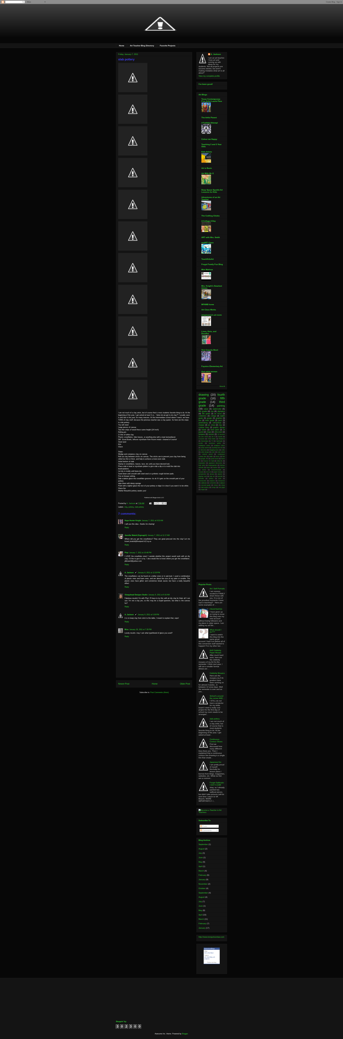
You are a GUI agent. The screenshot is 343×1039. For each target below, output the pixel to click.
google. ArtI (204, 458)
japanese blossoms (215, 463)
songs (214, 487)
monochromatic (216, 470)
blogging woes (214, 450)
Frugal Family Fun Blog (212, 264)
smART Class (207, 243)
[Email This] (155, 503)
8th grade (206, 414)
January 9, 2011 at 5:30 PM (148, 615)
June (201, 857)
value (206, 409)
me (212, 411)
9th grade (203, 411)
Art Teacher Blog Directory (142, 46)
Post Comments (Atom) (159, 692)
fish (224, 456)
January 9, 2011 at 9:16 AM (159, 595)
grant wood (214, 458)
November (203, 884)
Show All (222, 386)
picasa (212, 474)
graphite (219, 418)
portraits (201, 478)
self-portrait (217, 423)
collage (213, 416)
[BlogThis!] (157, 503)
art (205, 957)
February (202, 875)
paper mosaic (218, 472)
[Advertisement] (209, 536)
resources (221, 481)
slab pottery (139, 507)
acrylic (201, 443)
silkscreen (218, 432)
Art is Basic (206, 168)
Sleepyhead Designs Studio (136, 595)
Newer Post (123, 684)
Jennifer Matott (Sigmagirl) (136, 535)
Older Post (185, 684)
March (201, 871)
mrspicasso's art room (211, 315)
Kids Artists (206, 152)
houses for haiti (208, 461)
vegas (203, 489)
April (200, 866)
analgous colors (219, 445)
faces (217, 456)
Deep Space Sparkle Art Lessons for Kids (212, 191)
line (200, 420)
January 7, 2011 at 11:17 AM (159, 535)
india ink (219, 461)
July (200, 853)
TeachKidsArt (207, 259)
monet (204, 470)
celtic (223, 450)
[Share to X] (160, 503)
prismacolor (202, 481)
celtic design (205, 452)
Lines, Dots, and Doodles (208, 332)
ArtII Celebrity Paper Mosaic (215, 651)
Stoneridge (204, 441)
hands (204, 430)
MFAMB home (207, 304)
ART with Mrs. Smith (210, 237)
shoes (216, 485)
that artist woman (209, 371)
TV (212, 441)
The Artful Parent (209, 117)
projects (212, 481)
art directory (203, 450)
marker (215, 467)
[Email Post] (150, 503)
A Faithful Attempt (209, 123)
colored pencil (207, 454)
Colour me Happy (209, 139)
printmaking (203, 423)
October (202, 888)
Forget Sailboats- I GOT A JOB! (217, 784)
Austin (220, 436)
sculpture (222, 483)
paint (220, 420)
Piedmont (222, 439)
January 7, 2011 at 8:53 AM (152, 521)
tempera (202, 434)
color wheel (221, 452)
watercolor (217, 409)
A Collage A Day (208, 221)
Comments (207, 830)
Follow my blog (211, 962)
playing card (203, 476)
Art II (213, 436)
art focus (218, 414)
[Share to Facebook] (162, 503)
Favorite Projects (167, 46)
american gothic (215, 443)
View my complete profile (209, 76)
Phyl (126, 553)
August (201, 849)
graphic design (219, 427)
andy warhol (205, 447)
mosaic (201, 472)
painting (221, 406)
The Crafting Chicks (210, 216)
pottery (131, 507)
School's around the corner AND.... (217, 697)
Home (121, 46)
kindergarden (212, 465)
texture (211, 434)
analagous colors (204, 445)
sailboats (204, 483)
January (202, 879)
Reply (127, 527)
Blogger (185, 1034)
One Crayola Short (209, 350)
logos (208, 467)
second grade (206, 485)
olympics (221, 411)
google (209, 418)
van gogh (222, 487)
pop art (212, 476)
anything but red (217, 447)
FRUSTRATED (216, 609)
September (203, 844)
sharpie (201, 425)
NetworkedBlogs (209, 948)
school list (213, 483)
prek (219, 478)
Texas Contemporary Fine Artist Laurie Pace (211, 100)
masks (222, 467)
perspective (202, 474)
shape (208, 432)
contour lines (204, 427)
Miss (126, 629)
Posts (204, 826)
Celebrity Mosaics (217, 673)
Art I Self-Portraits (217, 589)
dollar (211, 456)
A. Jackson (129, 573)
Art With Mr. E (207, 173)
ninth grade (209, 420)
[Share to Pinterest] (165, 503)
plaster (220, 474)
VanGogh (219, 441)
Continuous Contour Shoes (216, 740)
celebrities (202, 416)
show (223, 485)
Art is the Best (208, 953)
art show (211, 425)
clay (125, 507)
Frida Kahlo (211, 439)
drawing (204, 394)
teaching (209, 957)
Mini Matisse (207, 269)
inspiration (202, 463)
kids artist (202, 465)
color (213, 452)
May (200, 862)
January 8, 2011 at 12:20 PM (149, 573)
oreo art (208, 472)
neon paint (214, 430)
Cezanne (201, 439)
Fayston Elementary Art (212, 366)
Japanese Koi (215, 762)
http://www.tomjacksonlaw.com (211, 937)
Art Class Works (208, 310)
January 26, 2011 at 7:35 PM (140, 629)
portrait (220, 476)
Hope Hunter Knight (133, 521)
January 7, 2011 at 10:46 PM (140, 553)
